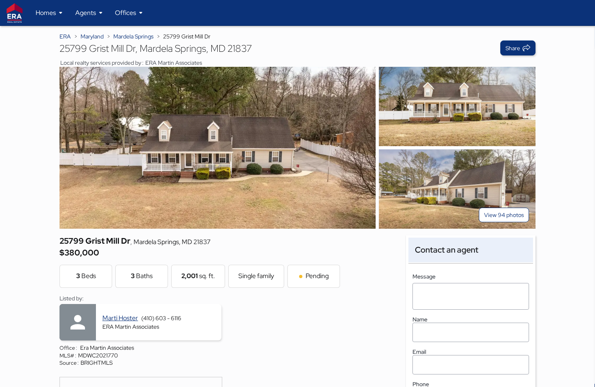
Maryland (92, 36)
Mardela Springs (133, 36)
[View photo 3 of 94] (457, 189)
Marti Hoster (120, 318)
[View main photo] (218, 148)
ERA (65, 36)
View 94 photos (504, 215)
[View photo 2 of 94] (457, 106)
